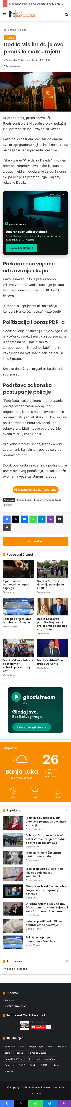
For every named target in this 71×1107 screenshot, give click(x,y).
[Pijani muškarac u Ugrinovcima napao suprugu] (18, 569)
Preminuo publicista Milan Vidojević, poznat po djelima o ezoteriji (46, 821)
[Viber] (50, 519)
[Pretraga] (66, 16)
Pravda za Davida (53, 500)
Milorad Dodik (24, 500)
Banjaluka (10, 1046)
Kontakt (9, 1000)
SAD (38, 1059)
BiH (22, 1046)
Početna (11, 29)
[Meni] (4, 16)
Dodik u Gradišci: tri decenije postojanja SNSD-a (50, 584)
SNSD (22, 1065)
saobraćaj (50, 1059)
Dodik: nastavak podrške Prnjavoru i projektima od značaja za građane (52, 624)
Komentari (35, 541)
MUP (50, 1046)
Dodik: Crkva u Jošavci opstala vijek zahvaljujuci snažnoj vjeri (18, 665)
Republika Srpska (14, 1059)
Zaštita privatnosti (15, 1006)
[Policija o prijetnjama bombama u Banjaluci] (18, 606)
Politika (22, 29)
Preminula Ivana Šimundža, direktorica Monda (44, 854)
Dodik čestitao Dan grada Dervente (50, 662)
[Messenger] (24, 519)
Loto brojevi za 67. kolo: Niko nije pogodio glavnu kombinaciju (45, 872)
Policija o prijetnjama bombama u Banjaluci (17, 620)
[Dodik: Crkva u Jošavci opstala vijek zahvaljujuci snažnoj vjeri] (18, 648)
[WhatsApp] (33, 519)
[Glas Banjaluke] (22, 14)
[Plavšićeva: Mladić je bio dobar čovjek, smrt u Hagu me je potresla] (13, 891)
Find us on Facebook (15, 968)
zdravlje (9, 1071)
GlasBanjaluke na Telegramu (37, 489)
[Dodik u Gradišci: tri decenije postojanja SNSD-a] (52, 569)
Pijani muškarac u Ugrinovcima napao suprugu (16, 584)
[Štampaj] (7, 527)
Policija (37, 500)
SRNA (44, 1065)
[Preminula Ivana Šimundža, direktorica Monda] (13, 857)
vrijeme (56, 1065)
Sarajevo (9, 1065)
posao (20, 1052)
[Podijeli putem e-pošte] (59, 519)
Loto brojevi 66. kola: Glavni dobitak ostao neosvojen (44, 923)
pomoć (8, 1052)
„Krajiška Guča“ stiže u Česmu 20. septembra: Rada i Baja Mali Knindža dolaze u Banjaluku (47, 907)
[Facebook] (7, 519)
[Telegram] (42, 519)
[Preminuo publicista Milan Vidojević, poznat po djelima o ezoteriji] (13, 823)
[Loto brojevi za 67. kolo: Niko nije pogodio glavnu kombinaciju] (13, 874)
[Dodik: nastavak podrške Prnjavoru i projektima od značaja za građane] (52, 606)
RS (29, 1059)
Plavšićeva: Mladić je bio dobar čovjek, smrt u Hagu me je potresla (46, 890)
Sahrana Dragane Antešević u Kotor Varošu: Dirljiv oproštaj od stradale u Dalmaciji (45, 839)
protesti (8, 505)
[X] (15, 519)
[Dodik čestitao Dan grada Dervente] (52, 648)
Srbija (33, 1065)
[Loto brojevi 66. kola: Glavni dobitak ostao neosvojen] (13, 926)
